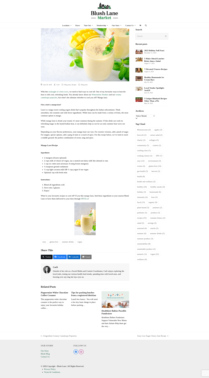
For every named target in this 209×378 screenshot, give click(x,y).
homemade (155, 192)
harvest (156, 171)
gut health (142, 171)
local (141, 202)
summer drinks (68, 242)
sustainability (143, 244)
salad (140, 223)
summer (141, 233)
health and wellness (146, 181)
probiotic (142, 213)
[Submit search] (166, 36)
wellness (142, 259)
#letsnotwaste (144, 130)
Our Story (45, 351)
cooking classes (144, 156)
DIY (159, 156)
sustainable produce (146, 249)
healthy (142, 187)
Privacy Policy (50, 369)
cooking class (144, 150)
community (143, 145)
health (141, 176)
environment (154, 161)
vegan (79, 242)
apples (158, 130)
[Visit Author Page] (47, 269)
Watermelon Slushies (100, 95)
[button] (140, 25)
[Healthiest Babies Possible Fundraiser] (115, 299)
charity (141, 140)
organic (152, 202)
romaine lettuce (157, 218)
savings (152, 223)
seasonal (142, 228)
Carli (58, 85)
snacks (154, 228)
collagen (154, 140)
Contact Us (45, 357)
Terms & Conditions (52, 372)
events (141, 166)
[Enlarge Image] (85, 54)
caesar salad (156, 135)
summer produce (145, 239)
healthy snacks (157, 187)
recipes (142, 218)
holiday (141, 192)
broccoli (141, 135)
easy (44, 242)
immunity (142, 197)
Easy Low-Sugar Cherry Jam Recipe (151, 336)
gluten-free (54, 242)
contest (157, 145)
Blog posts (67, 85)
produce (155, 213)
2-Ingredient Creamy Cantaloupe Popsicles (59, 336)
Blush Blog (45, 354)
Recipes (74, 85)
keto (154, 197)
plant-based (143, 207)
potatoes (157, 207)
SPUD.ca (84, 199)
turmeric (142, 254)
